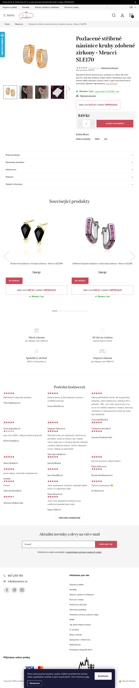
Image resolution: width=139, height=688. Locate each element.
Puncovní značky (72, 7)
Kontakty (25, 7)
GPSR (72, 619)
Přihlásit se (106, 544)
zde (87, 676)
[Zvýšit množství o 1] (92, 123)
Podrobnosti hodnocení (109, 68)
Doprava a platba (10, 7)
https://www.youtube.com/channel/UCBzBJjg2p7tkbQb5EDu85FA (22, 590)
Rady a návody (76, 634)
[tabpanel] (37, 259)
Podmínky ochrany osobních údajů (84, 614)
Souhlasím (103, 676)
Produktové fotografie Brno (81, 649)
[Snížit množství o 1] (80, 123)
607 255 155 (15, 576)
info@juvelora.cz (17, 581)
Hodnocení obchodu (78, 604)
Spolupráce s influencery (80, 639)
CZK (131, 7)
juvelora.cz (14, 590)
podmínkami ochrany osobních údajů (84, 552)
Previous (6, 256)
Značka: (82, 134)
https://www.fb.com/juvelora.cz (7, 590)
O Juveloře (74, 629)
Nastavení (35, 683)
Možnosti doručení (88, 95)
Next (132, 256)
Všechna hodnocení (69, 518)
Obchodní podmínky (78, 609)
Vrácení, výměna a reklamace (47, 7)
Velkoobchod (75, 644)
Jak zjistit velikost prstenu (80, 624)
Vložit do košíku (115, 123)
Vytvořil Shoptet (128, 681)
